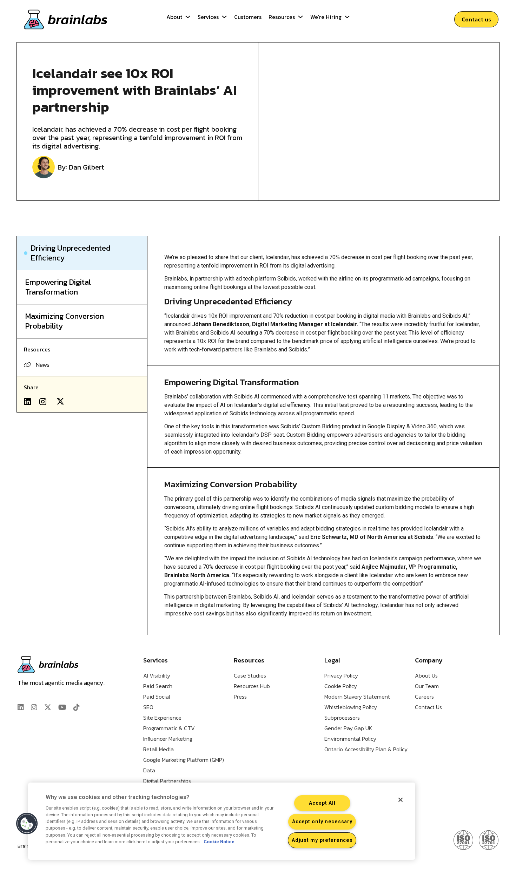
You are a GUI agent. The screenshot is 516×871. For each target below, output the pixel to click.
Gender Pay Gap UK (348, 728)
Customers (248, 17)
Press (240, 696)
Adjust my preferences (322, 840)
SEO (148, 707)
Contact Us (428, 707)
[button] (27, 823)
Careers (424, 696)
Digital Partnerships (167, 781)
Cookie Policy (340, 686)
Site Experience (162, 717)
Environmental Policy (350, 739)
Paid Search (157, 686)
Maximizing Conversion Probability (64, 321)
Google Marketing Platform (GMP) (183, 760)
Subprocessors (342, 717)
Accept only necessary (322, 822)
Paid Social (156, 696)
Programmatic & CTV (169, 728)
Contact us (476, 19)
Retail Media (158, 749)
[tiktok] (76, 707)
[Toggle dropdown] (188, 17)
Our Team (427, 686)
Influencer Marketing (167, 739)
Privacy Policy (341, 675)
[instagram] (34, 707)
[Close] (400, 799)
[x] (47, 707)
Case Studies (250, 675)
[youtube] (62, 707)
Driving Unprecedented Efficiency (71, 253)
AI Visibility (156, 675)
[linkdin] (21, 707)
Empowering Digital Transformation (58, 287)
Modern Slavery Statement (357, 696)
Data (149, 770)
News (42, 365)
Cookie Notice (219, 841)
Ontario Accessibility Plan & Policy (366, 749)
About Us (426, 675)
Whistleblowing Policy (350, 707)
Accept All (322, 803)
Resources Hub (252, 686)
